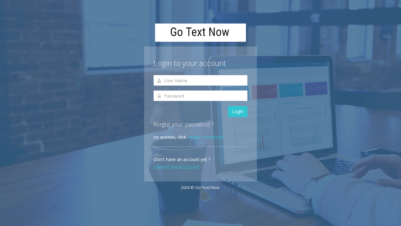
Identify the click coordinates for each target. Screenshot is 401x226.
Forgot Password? (205, 137)
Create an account (177, 167)
